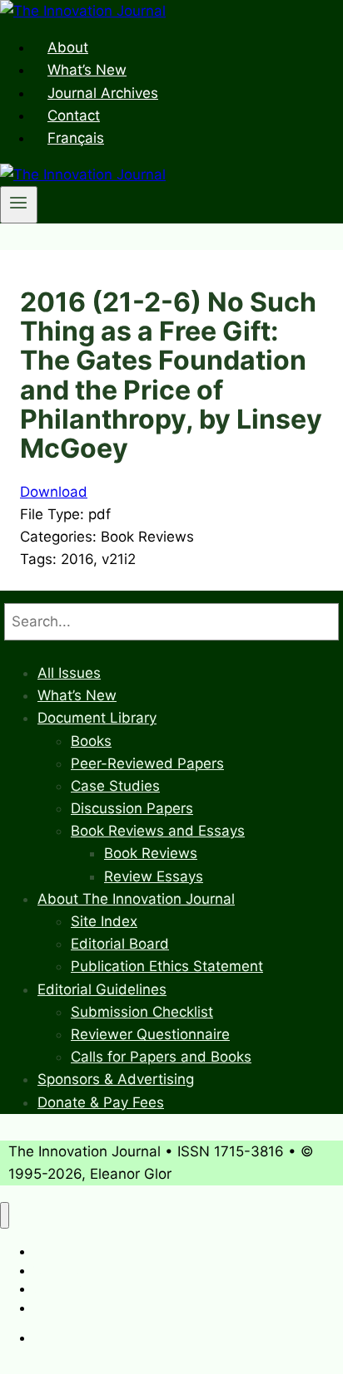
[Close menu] (4, 1215)
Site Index (104, 921)
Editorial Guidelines (102, 989)
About (67, 47)
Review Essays (153, 876)
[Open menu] (18, 204)
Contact (73, 115)
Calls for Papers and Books (161, 1056)
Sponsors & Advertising (115, 1079)
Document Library (97, 717)
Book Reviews (150, 853)
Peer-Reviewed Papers (147, 763)
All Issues (69, 673)
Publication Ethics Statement (167, 966)
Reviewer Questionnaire (150, 1034)
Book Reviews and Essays (158, 830)
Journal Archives (102, 93)
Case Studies (115, 786)
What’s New (87, 69)
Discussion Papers (132, 808)
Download (53, 491)
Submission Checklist (142, 1012)
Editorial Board (120, 943)
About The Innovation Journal (136, 899)
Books (91, 741)
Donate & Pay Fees (100, 1102)
